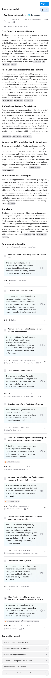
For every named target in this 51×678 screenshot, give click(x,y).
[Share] (44, 10)
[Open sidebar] (4, 4)
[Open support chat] (47, 674)
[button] (44, 4)
